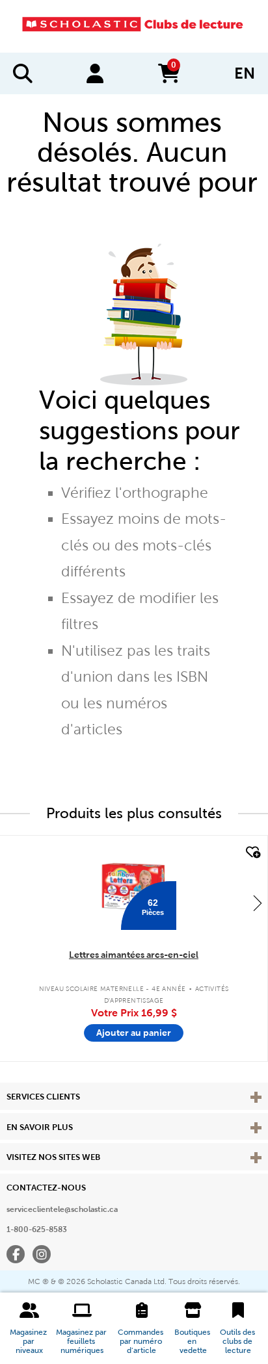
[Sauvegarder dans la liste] (252, 852)
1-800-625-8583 (37, 1229)
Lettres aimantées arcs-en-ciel (133, 954)
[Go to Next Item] (257, 903)
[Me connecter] (95, 73)
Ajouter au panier (133, 1032)
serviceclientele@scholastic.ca (62, 1209)
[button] (29, 1328)
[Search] (23, 73)
